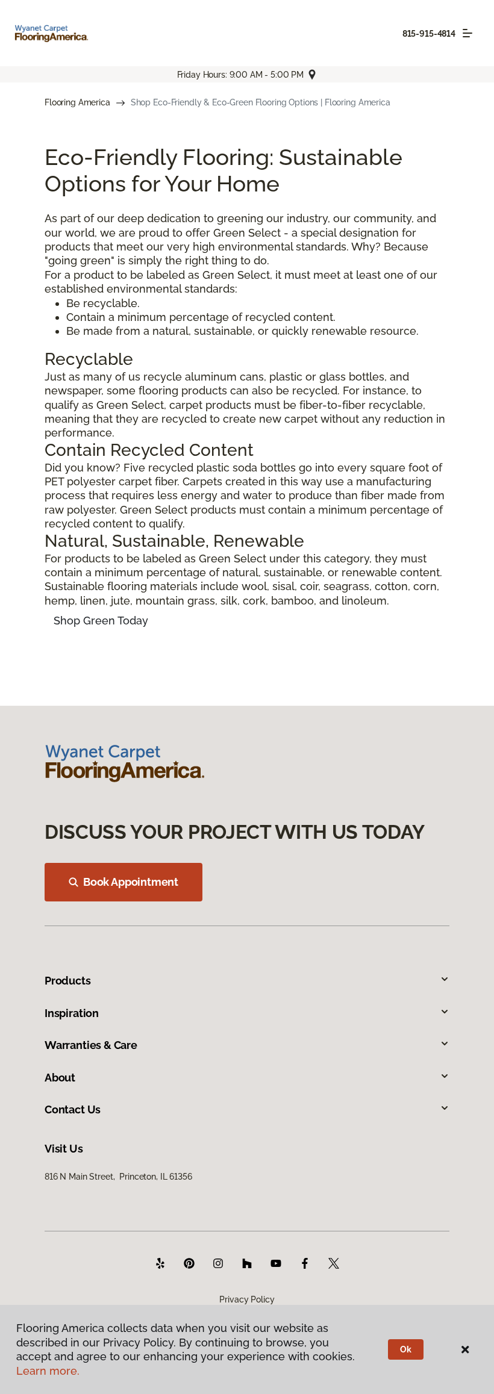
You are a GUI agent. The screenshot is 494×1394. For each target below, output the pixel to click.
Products (68, 980)
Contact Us (73, 1109)
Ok (405, 1349)
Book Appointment (130, 882)
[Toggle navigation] (467, 33)
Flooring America (77, 102)
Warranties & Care (91, 1045)
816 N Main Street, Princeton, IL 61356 (118, 1176)
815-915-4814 (428, 34)
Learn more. (48, 1370)
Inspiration (72, 1013)
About (60, 1077)
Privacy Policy (246, 1299)
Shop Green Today (101, 620)
